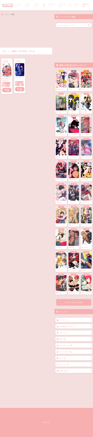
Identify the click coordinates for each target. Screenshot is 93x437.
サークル (76, 5)
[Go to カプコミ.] (2, 14)
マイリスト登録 (7, 90)
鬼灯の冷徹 (20, 82)
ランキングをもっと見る (73, 302)
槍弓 (8, 86)
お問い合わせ (85, 5)
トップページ (18, 5)
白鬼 (18, 85)
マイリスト (36, 5)
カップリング (52, 5)
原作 (44, 5)
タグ (70, 5)
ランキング (27, 5)
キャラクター (62, 5)
